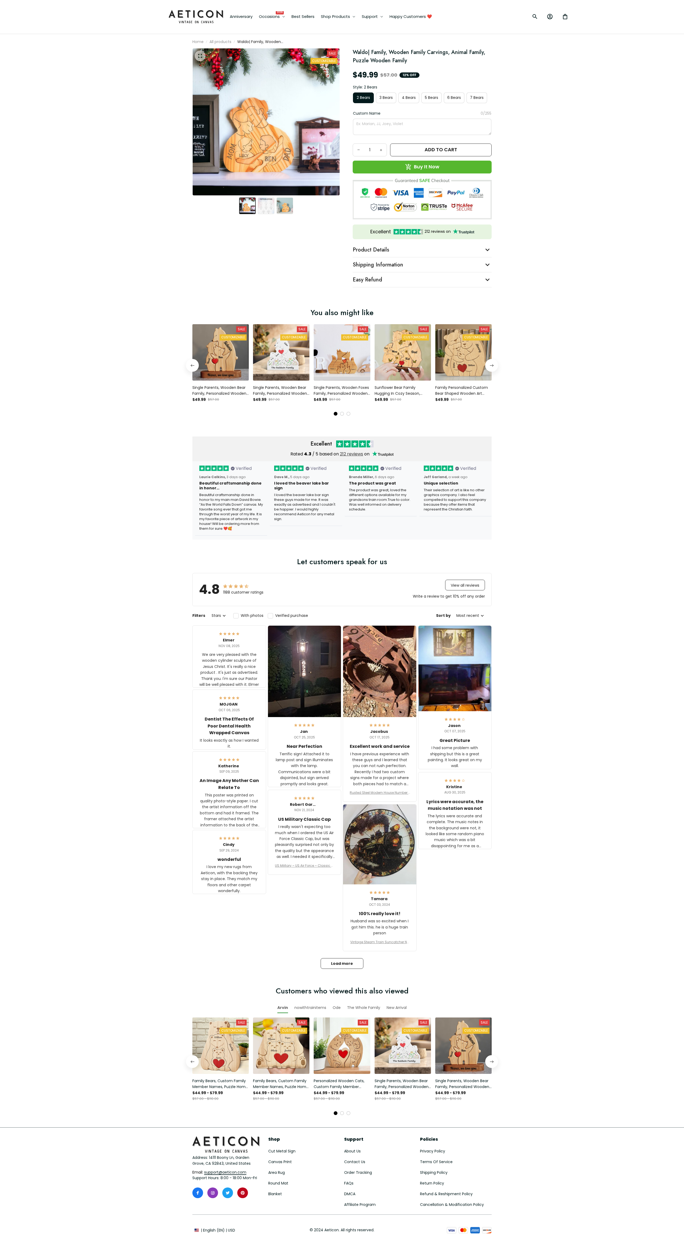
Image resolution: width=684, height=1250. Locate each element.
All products (220, 41)
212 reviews (351, 454)
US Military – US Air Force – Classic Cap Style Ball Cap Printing (304, 865)
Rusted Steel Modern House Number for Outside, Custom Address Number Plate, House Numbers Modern (379, 792)
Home (198, 41)
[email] (225, 1172)
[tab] (335, 413)
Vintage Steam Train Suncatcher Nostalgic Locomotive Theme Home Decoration (379, 942)
